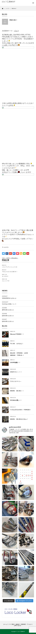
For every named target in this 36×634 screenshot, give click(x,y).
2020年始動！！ (15, 362)
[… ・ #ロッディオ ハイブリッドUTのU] (10, 557)
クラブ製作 (11, 624)
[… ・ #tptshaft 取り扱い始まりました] (26, 589)
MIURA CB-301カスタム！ (19, 419)
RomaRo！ (15, 258)
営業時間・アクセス (26, 624)
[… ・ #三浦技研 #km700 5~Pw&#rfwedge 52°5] (26, 573)
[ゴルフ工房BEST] (9, 2)
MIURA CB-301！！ (17, 391)
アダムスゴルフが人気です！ (10, 271)
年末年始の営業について (9, 304)
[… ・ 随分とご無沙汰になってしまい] (10, 573)
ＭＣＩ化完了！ (7, 258)
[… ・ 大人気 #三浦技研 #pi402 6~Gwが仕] (10, 589)
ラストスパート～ (15, 381)
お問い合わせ (17, 625)
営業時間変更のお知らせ (9, 298)
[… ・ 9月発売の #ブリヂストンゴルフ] (10, 443)
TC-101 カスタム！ (16, 343)
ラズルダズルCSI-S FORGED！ (20, 409)
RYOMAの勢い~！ (16, 400)
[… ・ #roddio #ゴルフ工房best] (26, 524)
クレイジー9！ (6, 281)
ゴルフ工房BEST (21, 631)
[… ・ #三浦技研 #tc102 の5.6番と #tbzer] (26, 508)
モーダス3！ (5, 276)
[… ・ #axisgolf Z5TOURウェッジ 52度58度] (26, 460)
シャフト (6, 247)
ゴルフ (16, 31)
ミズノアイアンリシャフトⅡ (9, 267)
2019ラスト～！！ (16, 372)
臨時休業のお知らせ (8, 315)
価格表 (17, 624)
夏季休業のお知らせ (8, 310)
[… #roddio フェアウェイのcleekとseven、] (10, 508)
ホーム (5, 624)
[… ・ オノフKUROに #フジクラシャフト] (26, 557)
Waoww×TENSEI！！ (17, 334)
